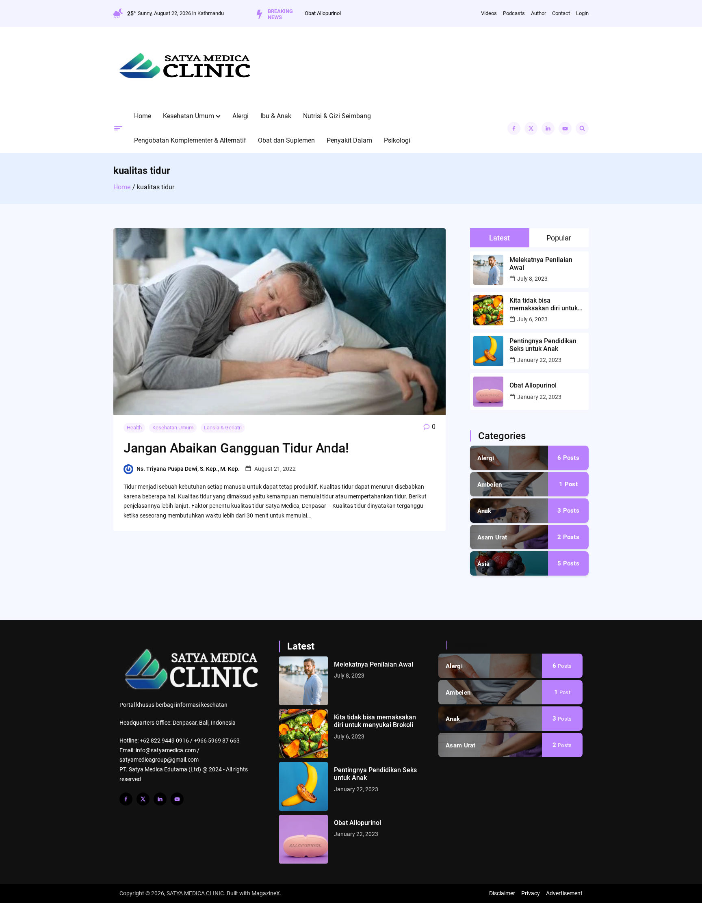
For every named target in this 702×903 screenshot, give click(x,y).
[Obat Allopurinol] (303, 839)
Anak (484, 511)
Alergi (240, 116)
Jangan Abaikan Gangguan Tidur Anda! (236, 448)
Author (538, 13)
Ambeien (489, 484)
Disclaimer (502, 893)
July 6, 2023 (532, 319)
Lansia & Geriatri (223, 427)
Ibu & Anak (275, 116)
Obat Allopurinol (533, 385)
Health (134, 427)
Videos (489, 13)
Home (142, 116)
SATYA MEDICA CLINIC (195, 893)
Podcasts (514, 13)
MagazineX (265, 893)
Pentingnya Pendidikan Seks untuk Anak (542, 345)
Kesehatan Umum (188, 116)
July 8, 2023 (532, 278)
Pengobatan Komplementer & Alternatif (190, 140)
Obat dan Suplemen (286, 140)
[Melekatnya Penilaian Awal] (303, 680)
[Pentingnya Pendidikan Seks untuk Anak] (303, 786)
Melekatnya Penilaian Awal (325, 13)
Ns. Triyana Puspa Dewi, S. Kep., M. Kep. (188, 469)
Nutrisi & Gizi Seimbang (337, 116)
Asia (483, 563)
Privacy (530, 893)
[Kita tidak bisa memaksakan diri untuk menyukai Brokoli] (303, 733)
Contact (561, 13)
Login (582, 13)
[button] (218, 116)
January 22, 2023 (539, 360)
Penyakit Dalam (349, 140)
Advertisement (564, 893)
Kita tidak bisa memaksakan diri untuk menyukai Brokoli (543, 304)
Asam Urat (492, 537)
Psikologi (397, 140)
